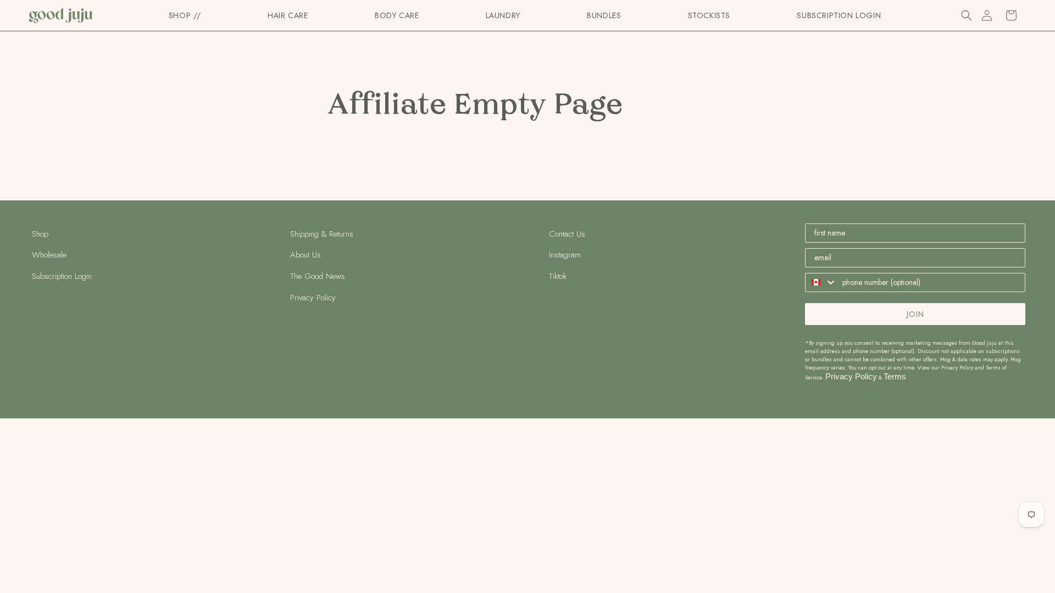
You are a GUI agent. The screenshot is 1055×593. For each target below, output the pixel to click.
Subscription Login (62, 276)
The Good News (317, 276)
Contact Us (567, 234)
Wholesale (49, 255)
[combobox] (821, 282)
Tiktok (558, 276)
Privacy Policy (313, 298)
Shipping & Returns (321, 234)
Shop (40, 234)
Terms (895, 376)
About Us (305, 255)
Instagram (565, 255)
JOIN (915, 314)
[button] (287, 15)
